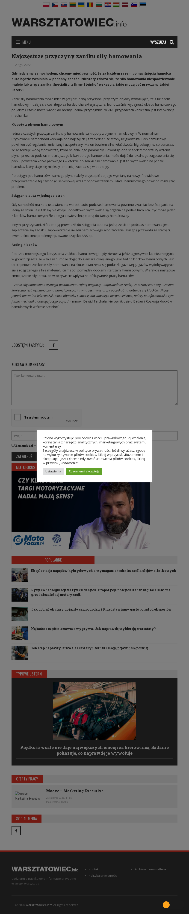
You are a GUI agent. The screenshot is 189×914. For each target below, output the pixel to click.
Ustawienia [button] (53, 471)
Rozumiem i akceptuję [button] (84, 471)
